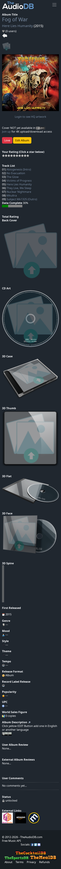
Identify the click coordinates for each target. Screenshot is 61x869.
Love (7, 140)
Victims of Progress (19, 180)
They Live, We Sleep (19, 188)
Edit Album (22, 140)
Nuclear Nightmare (19, 192)
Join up (6, 131)
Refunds (44, 862)
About (8, 862)
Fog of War (15, 19)
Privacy (31, 862)
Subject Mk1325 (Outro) (22, 199)
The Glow (13, 177)
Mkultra (12, 195)
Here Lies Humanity (17, 26)
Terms (20, 862)
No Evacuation (16, 173)
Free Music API (11, 841)
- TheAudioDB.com (30, 837)
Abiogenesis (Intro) (19, 169)
